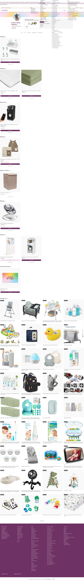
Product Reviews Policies (67, 544)
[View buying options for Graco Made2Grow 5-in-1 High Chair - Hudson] (10, 310)
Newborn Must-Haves (34, 560)
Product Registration (66, 538)
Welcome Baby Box (4, 538)
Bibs (31, 539)
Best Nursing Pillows (49, 548)
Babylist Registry (19, 528)
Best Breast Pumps (49, 542)
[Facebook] (6, 576)
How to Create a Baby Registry (5, 534)
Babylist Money (19, 529)
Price (22, 32)
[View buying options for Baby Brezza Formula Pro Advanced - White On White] (31, 246)
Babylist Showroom (19, 533)
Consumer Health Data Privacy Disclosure (69, 537)
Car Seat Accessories (34, 544)
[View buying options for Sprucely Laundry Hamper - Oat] (10, 182)
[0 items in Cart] (81, 10)
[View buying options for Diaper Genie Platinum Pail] (10, 358)
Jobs (18, 539)
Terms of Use (65, 534)
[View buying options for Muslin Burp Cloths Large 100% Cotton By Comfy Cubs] (10, 407)
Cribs (32, 548)
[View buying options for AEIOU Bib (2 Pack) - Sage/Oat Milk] (52, 358)
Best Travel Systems (50, 560)
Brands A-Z (32, 533)
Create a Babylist (4, 528)
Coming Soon (33, 529)
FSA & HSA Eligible (33, 534)
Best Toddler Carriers (49, 554)
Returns (65, 532)
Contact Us (65, 529)
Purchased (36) (40, 32)
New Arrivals (32, 528)
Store (25, 32)
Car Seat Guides (49, 528)
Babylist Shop (19, 532)
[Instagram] (4, 576)
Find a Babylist (3, 529)
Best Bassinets (49, 539)
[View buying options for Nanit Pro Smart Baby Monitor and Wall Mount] (31, 334)
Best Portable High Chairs (50, 550)
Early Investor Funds (20, 537)
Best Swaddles (49, 553)
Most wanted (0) (34, 32)
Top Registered (33, 532)
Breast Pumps (33, 542)
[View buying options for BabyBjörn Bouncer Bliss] (31, 455)
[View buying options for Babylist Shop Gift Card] (10, 278)
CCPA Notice (65, 539)
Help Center (65, 528)
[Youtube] (12, 576)
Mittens (32, 559)
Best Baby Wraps (49, 538)
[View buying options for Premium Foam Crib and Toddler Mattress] (10, 246)
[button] (32, 24)
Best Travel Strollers (49, 559)
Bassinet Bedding (33, 537)
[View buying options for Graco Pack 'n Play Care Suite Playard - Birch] (31, 310)
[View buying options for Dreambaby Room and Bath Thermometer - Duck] (52, 334)
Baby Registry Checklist (5, 532)
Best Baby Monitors (49, 537)
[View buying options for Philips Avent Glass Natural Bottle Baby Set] (74, 310)
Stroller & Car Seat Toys (34, 565)
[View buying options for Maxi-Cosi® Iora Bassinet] (74, 334)
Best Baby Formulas (49, 534)
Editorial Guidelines (66, 543)
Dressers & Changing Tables (35, 553)
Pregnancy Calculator (50, 564)
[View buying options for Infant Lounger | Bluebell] (52, 407)
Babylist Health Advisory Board (68, 533)
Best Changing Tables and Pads (51, 543)
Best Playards (49, 549)
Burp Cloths (32, 543)
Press (18, 542)
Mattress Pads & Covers (34, 558)
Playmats (32, 564)
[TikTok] (2, 576)
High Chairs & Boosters (34, 555)
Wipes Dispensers (33, 570)
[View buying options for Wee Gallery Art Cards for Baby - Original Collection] (10, 504)
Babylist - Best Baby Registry (5, 10)
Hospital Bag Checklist (4, 533)
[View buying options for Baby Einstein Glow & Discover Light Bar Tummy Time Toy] (52, 504)
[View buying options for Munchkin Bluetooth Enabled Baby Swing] (10, 212)
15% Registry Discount (4, 537)
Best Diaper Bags (49, 544)
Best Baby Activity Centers (50, 529)
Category (29, 32)
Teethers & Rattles (33, 569)
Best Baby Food (49, 533)
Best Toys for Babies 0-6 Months (51, 555)
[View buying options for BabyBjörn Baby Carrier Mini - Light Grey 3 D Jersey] (52, 383)
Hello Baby (18, 538)
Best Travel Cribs (49, 558)
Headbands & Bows (33, 554)
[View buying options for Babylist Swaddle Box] (74, 407)
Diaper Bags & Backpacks (34, 549)
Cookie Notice (65, 542)
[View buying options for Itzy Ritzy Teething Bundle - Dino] (31, 504)
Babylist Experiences (20, 534)
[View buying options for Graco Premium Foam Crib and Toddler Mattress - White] (10, 80)
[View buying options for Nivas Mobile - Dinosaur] (74, 480)
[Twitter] (10, 576)
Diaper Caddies (33, 550)
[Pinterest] (8, 576)
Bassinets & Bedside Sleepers (35, 538)
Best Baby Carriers (49, 532)
